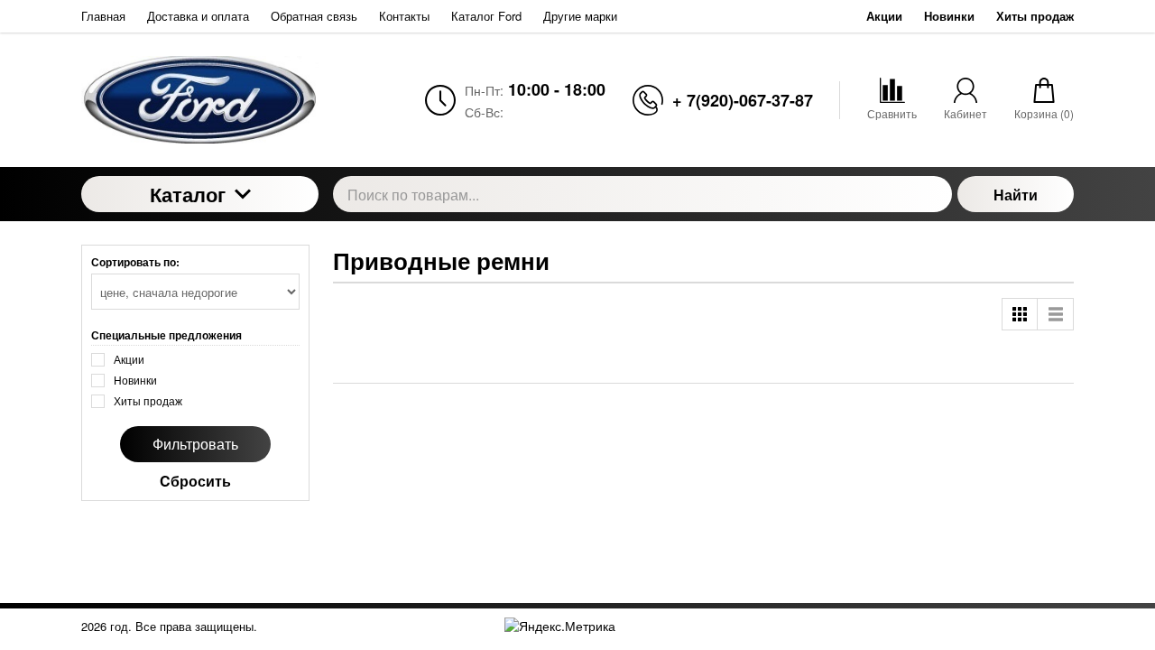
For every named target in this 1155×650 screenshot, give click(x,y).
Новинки (949, 15)
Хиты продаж (1035, 15)
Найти (1015, 194)
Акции (884, 15)
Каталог (188, 194)
